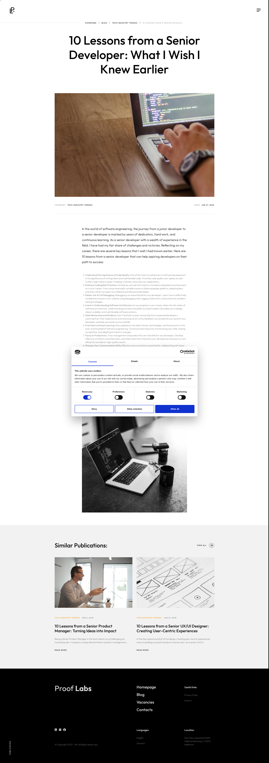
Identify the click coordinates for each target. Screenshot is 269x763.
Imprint (188, 700)
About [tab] (176, 361)
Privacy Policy (191, 695)
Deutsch (141, 743)
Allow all (175, 409)
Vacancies (145, 702)
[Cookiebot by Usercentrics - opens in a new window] (182, 352)
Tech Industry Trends (124, 23)
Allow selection (134, 409)
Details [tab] (134, 361)
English (140, 737)
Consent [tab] (92, 361)
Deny (94, 409)
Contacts (145, 709)
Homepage (91, 23)
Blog (104, 23)
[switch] (119, 397)
